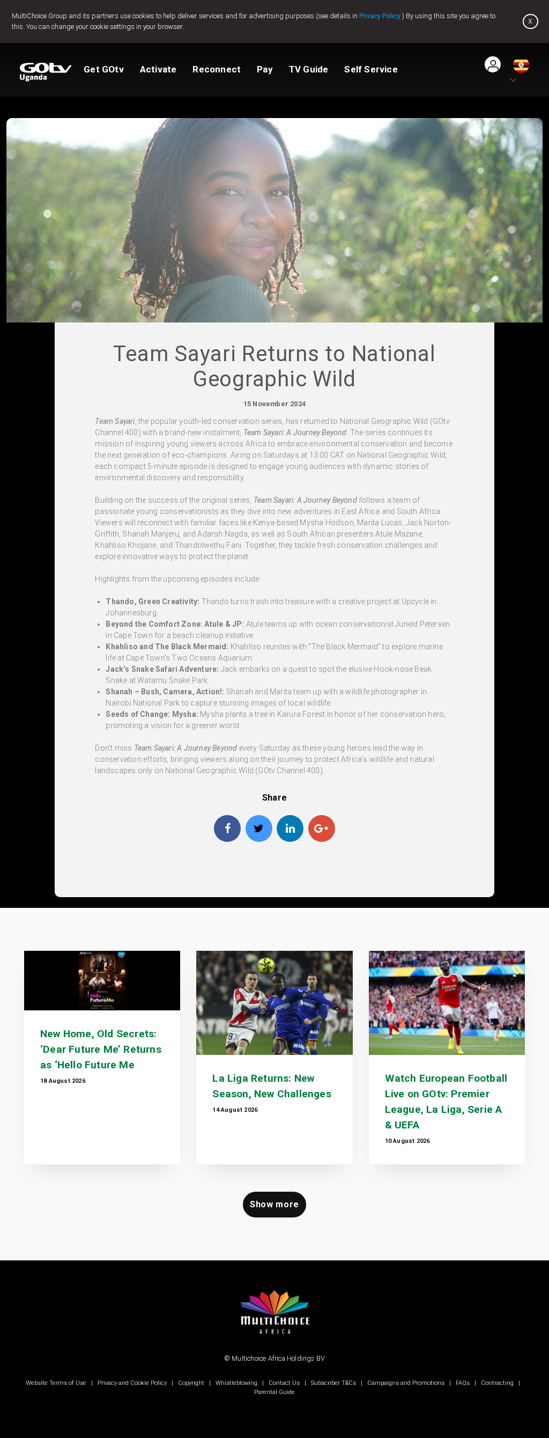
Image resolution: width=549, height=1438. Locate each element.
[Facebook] (227, 828)
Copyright (191, 1383)
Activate (158, 69)
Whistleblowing (236, 1383)
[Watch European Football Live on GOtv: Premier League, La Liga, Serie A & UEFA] (447, 1003)
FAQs (462, 1383)
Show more (274, 1204)
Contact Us (284, 1383)
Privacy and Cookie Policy (132, 1383)
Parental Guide (274, 1392)
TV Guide (309, 69)
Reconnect (216, 69)
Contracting (497, 1383)
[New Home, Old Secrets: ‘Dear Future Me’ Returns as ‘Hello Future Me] (102, 980)
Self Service (370, 69)
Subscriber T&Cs (333, 1383)
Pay (265, 69)
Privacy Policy (379, 16)
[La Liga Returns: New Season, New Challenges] (274, 1003)
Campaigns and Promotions (406, 1383)
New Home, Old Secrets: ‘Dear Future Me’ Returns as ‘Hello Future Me (100, 1049)
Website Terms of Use (57, 1383)
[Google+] (321, 828)
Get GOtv (104, 69)
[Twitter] (259, 828)
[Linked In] (290, 828)
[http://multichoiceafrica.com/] (274, 1341)
